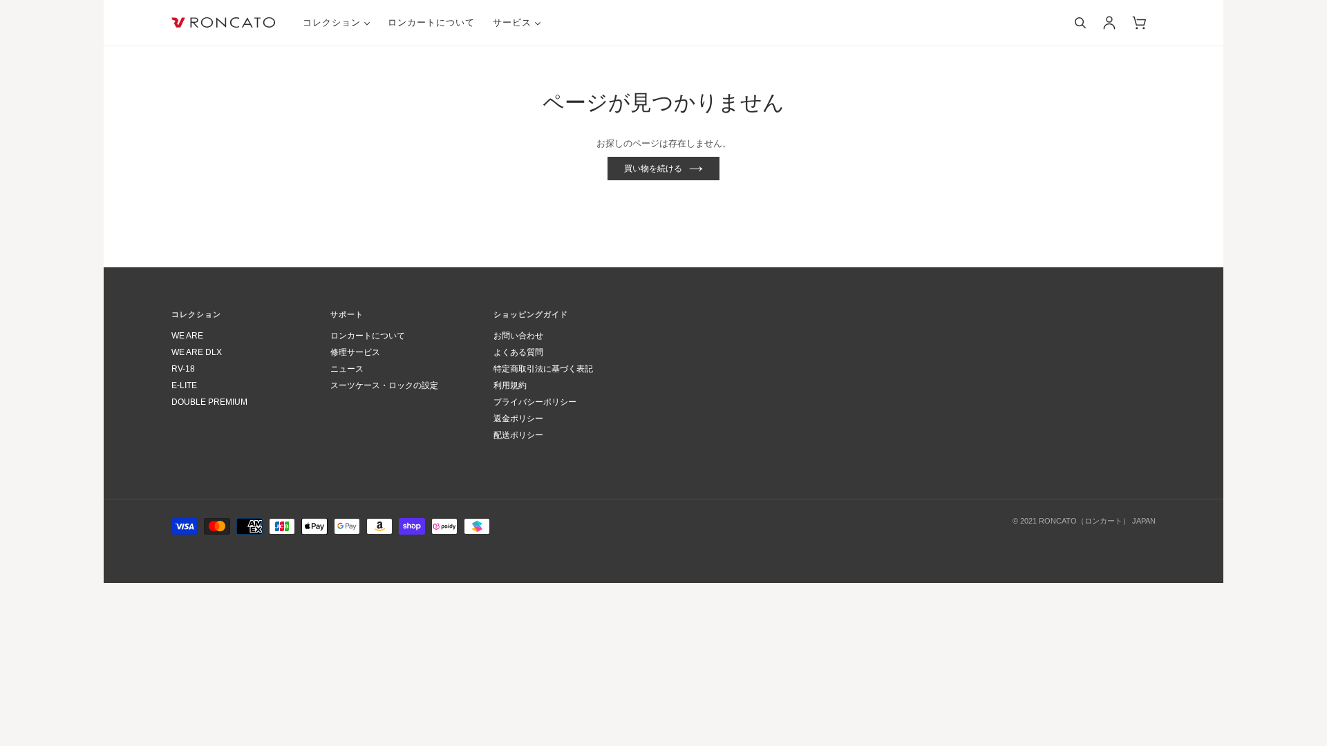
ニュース (347, 369)
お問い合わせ (518, 336)
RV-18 (183, 369)
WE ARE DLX (196, 352)
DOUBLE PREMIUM (209, 402)
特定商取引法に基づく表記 (543, 369)
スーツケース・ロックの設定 (384, 385)
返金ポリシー (518, 418)
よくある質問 (518, 352)
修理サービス (355, 352)
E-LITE (184, 385)
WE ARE (187, 336)
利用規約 (510, 385)
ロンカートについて (367, 336)
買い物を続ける (653, 168)
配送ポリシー (518, 435)
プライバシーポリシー (534, 402)
